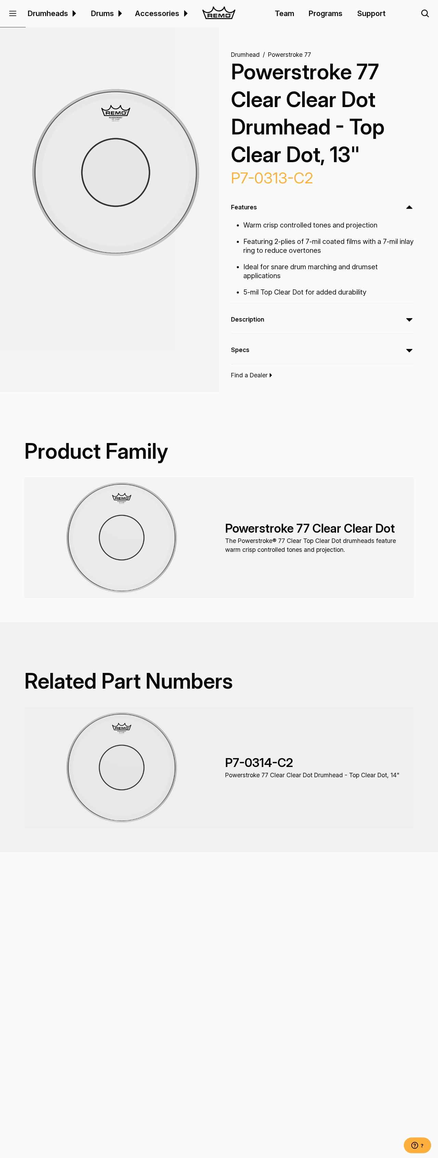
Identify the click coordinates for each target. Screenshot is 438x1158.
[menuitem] (73, 13)
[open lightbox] (115, 172)
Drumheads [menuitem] (48, 13)
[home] (219, 13)
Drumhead (245, 54)
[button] (13, 13)
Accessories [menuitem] (157, 13)
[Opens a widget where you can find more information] (417, 1146)
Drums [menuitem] (102, 13)
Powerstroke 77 (289, 54)
